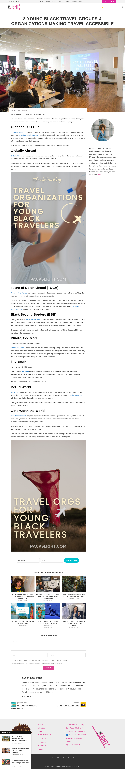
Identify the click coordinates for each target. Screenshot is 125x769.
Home (40, 725)
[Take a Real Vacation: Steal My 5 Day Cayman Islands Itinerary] (74, 584)
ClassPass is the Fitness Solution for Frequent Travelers (48, 623)
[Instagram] (9, 1)
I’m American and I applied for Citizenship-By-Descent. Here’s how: (23, 596)
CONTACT (61, 1)
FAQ (41, 749)
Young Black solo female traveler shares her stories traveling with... (20, 762)
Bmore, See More (17, 348)
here (99, 175)
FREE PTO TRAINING (109, 1)
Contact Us (42, 745)
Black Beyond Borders (34, 319)
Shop (109, 7)
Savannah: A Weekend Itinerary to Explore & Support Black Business (19, 738)
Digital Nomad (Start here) (75, 731)
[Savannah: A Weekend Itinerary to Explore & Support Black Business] (6, 738)
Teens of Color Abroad (19, 293)
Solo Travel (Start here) (74, 728)
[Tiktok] (18, 1)
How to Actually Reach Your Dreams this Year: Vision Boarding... (48, 596)
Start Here (70, 7)
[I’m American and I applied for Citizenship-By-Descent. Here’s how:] (22, 584)
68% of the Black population (29, 135)
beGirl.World (15, 392)
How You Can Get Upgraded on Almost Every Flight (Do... (74, 623)
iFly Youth (25, 371)
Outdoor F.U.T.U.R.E (18, 132)
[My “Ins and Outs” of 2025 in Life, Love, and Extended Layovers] (22, 611)
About (118, 7)
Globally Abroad (16, 156)
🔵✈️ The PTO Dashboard (76, 735)
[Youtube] (13, 1)
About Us (41, 728)
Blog (81, 7)
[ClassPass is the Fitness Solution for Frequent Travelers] (48, 611)
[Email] (16, 1)
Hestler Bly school (75, 395)
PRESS (54, 1)
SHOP (67, 1)
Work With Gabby (44, 735)
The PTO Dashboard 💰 (95, 7)
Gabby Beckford (32, 678)
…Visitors (42, 742)
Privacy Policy (67, 766)
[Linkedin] (11, 1)
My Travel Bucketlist (73, 744)
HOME (41, 1)
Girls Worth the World (19, 416)
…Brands (42, 739)
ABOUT (48, 1)
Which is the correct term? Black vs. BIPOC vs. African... (20, 750)
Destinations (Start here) (75, 725)
